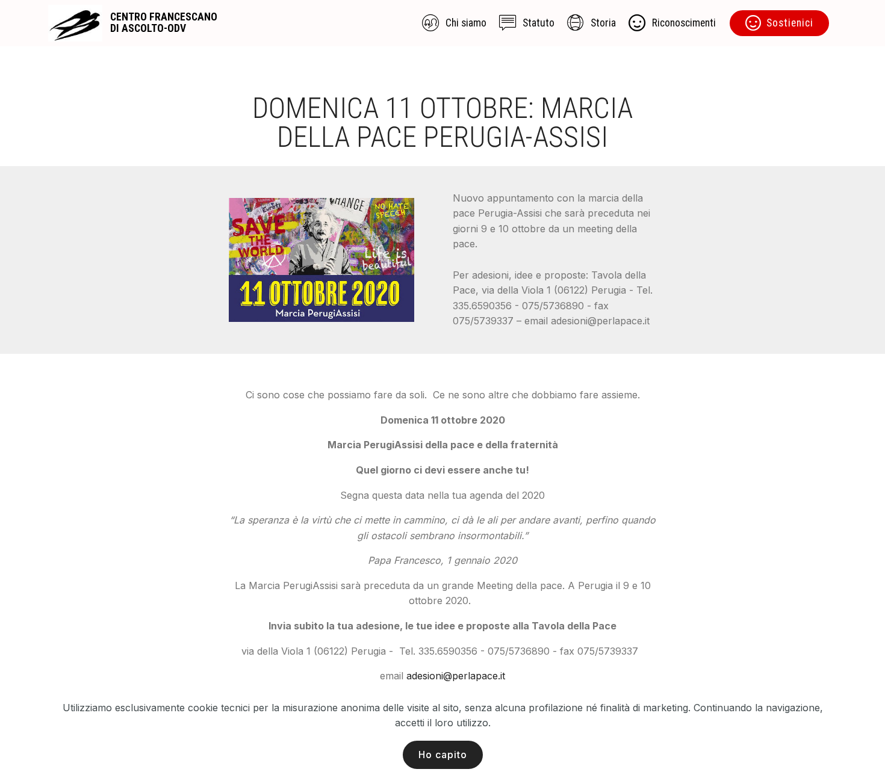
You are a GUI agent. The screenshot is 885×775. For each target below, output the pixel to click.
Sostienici (789, 23)
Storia (603, 23)
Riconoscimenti (684, 23)
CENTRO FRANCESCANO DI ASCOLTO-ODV (163, 22)
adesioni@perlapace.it (455, 676)
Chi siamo (466, 23)
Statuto (538, 23)
